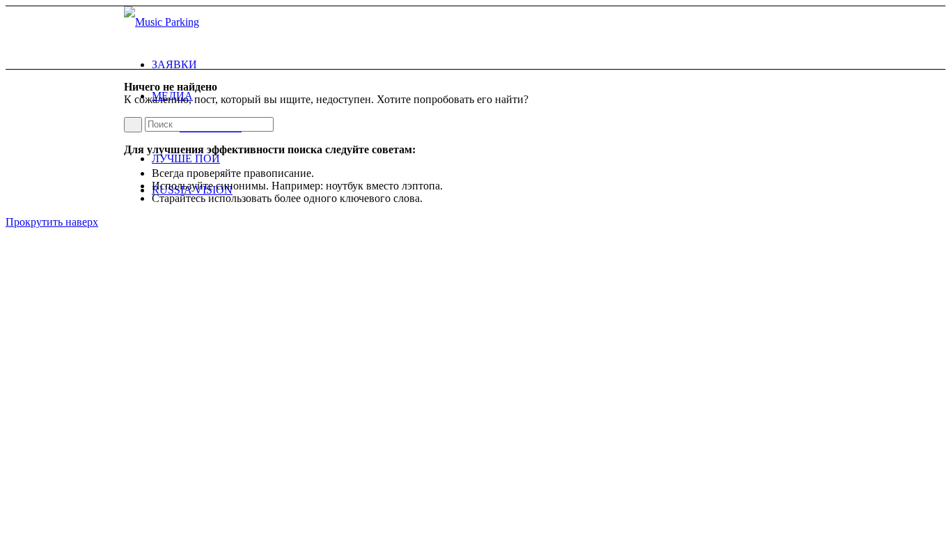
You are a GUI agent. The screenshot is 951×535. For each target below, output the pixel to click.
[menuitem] (489, 64)
